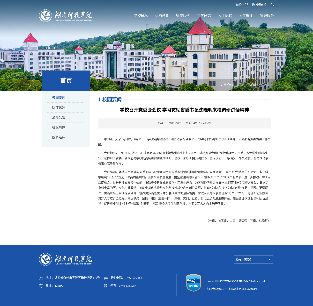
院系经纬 (58, 137)
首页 (241, 84)
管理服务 (267, 16)
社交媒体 (58, 127)
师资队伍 (183, 16)
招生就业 (246, 16)
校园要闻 (58, 97)
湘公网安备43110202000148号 (244, 288)
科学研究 (204, 16)
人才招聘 (225, 16)
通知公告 (58, 117)
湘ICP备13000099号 (217, 288)
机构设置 (162, 16)
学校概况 (141, 16)
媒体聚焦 (58, 107)
